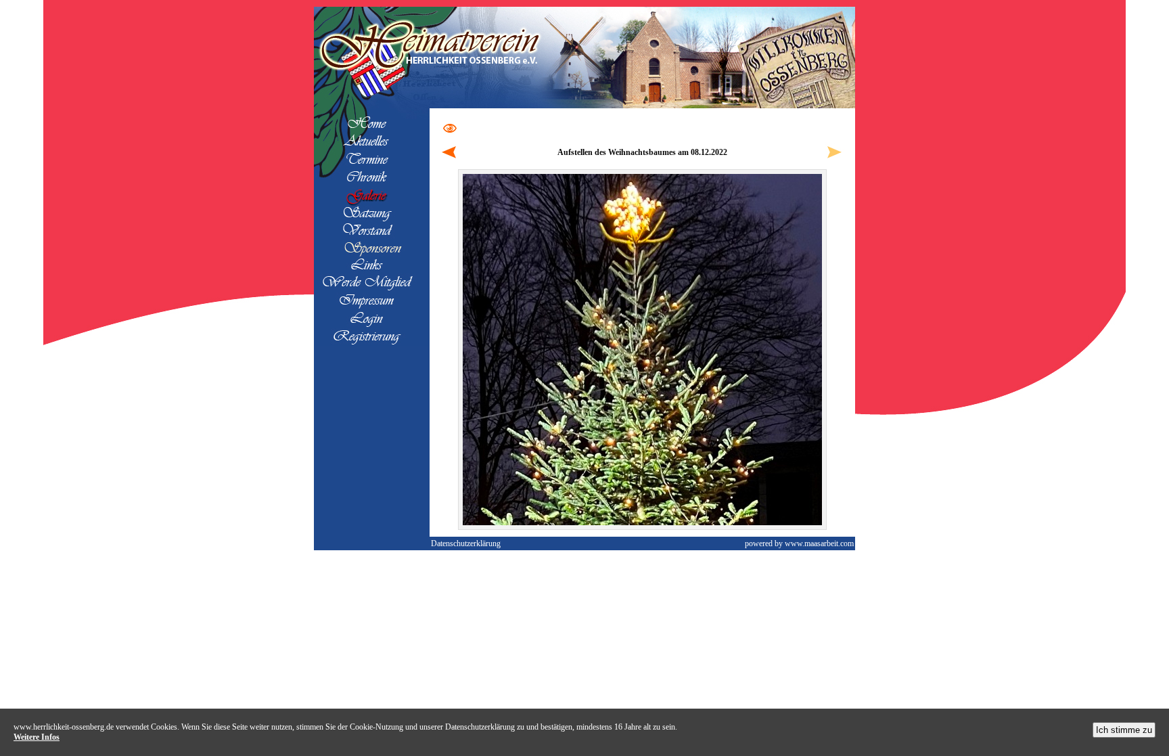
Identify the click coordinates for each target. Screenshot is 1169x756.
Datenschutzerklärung (466, 543)
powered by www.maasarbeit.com (799, 543)
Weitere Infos (37, 737)
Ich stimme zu (1124, 730)
